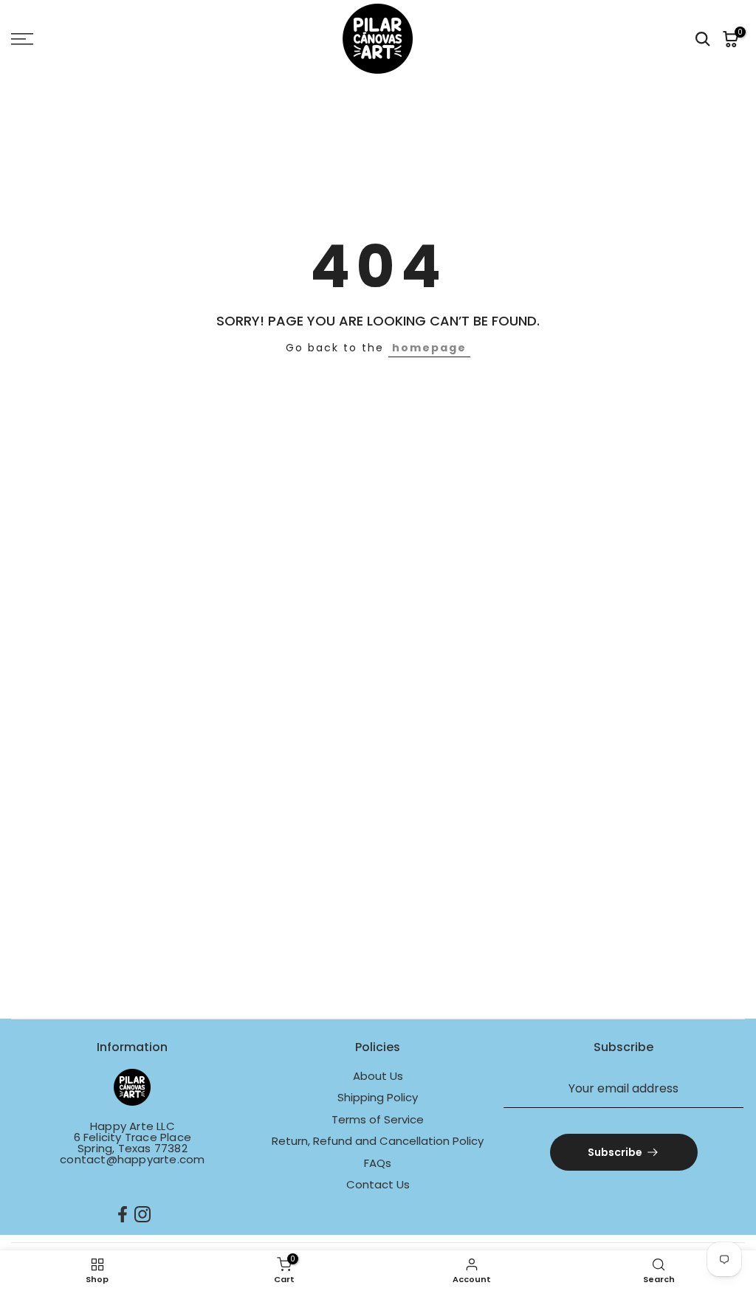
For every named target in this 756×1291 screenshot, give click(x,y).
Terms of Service (377, 1119)
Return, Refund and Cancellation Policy (378, 1141)
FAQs (377, 1163)
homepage (429, 347)
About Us (378, 1076)
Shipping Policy (377, 1097)
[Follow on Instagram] (142, 1215)
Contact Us (378, 1184)
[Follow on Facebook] (122, 1215)
